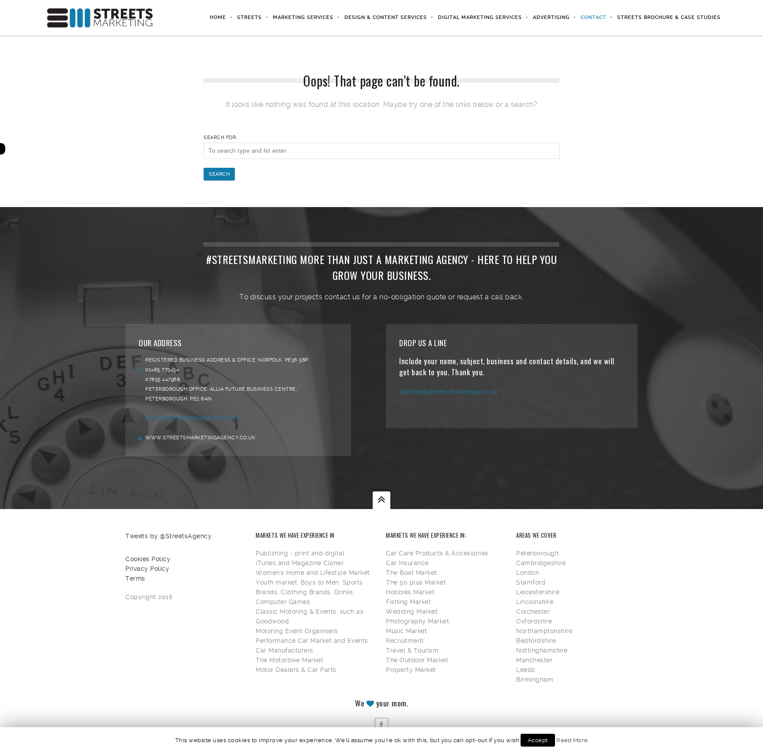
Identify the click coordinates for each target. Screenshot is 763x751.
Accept (538, 740)
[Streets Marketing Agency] (100, 17)
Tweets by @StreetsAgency (168, 536)
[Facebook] (381, 724)
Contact (593, 17)
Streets (249, 17)
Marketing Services (303, 17)
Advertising (551, 17)
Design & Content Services (385, 17)
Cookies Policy (147, 558)
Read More (572, 740)
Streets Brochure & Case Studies (669, 17)
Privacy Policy (147, 568)
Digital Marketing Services (480, 17)
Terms (135, 578)
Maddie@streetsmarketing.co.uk (193, 418)
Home (218, 17)
